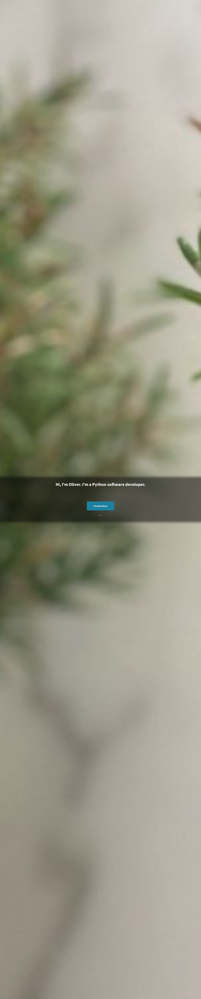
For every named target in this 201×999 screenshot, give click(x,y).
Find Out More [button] (100, 506)
